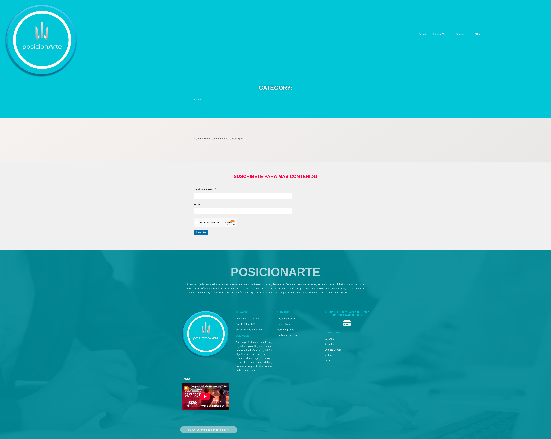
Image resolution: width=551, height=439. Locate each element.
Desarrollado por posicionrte (213, 429)
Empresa (460, 34)
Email (197, 204)
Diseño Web (439, 34)
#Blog (478, 34)
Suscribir (201, 232)
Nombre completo (205, 189)
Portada (423, 34)
